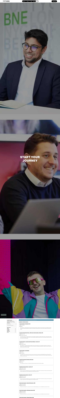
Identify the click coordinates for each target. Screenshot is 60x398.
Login (37, 1)
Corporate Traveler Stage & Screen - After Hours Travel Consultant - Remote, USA (31, 332)
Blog (31, 1)
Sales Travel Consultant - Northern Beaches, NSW (26, 397)
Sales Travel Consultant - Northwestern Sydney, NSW (27, 390)
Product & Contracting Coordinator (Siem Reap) (26, 359)
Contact (34, 1)
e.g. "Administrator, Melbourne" (10, 325)
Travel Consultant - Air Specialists (24, 350)
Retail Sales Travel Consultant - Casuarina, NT (26, 366)
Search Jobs (54, 1)
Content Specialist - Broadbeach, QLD (24, 323)
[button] (24, 1)
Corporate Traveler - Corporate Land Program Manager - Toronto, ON (29, 341)
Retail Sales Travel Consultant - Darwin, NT (25, 374)
